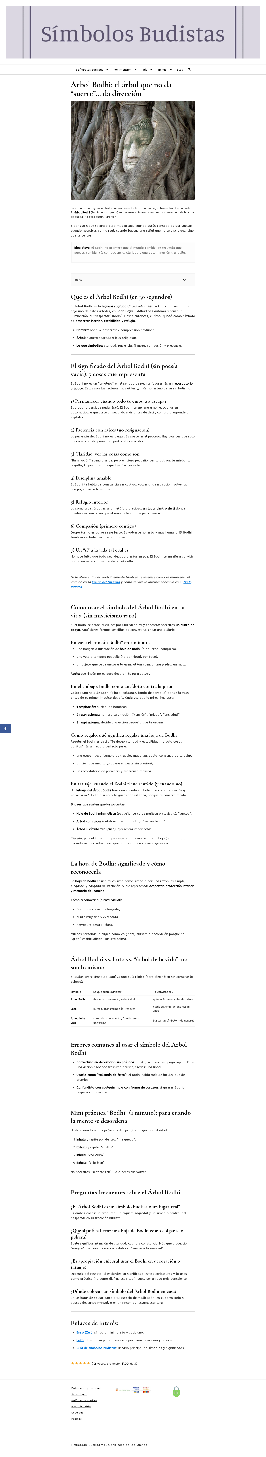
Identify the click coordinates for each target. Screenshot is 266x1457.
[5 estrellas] (88, 1363)
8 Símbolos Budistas (89, 69)
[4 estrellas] (84, 1363)
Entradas (77, 1412)
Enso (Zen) (84, 1332)
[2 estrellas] (76, 1363)
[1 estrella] (72, 1363)
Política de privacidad (86, 1388)
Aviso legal (79, 1394)
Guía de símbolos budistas (96, 1348)
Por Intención (122, 69)
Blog (180, 69)
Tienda (161, 69)
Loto (80, 1340)
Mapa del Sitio (81, 1406)
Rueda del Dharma (106, 582)
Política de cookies (84, 1400)
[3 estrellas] (80, 1363)
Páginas (76, 1418)
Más (144, 69)
